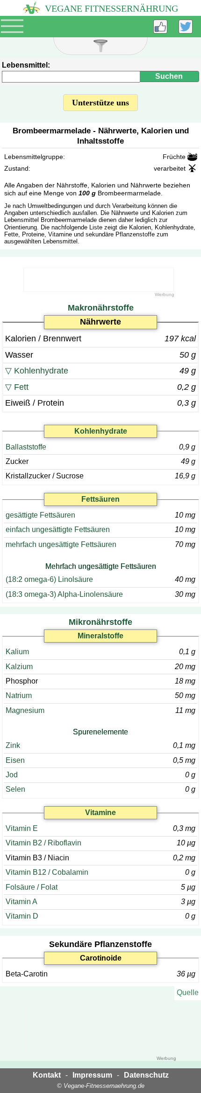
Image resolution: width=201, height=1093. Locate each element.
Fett (21, 387)
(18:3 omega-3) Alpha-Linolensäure (64, 594)
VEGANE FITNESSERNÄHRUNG (110, 8)
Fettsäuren (100, 499)
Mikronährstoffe (100, 622)
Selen (15, 789)
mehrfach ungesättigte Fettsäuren (61, 544)
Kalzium (19, 667)
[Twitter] (186, 27)
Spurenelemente (100, 732)
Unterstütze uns (100, 102)
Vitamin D (22, 916)
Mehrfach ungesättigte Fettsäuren (100, 566)
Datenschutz (146, 1075)
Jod (12, 775)
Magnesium (25, 710)
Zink (13, 745)
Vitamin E (22, 828)
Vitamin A (21, 902)
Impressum (92, 1075)
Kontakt (47, 1075)
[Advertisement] (98, 279)
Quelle (188, 992)
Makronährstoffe (101, 307)
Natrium (19, 695)
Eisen (15, 760)
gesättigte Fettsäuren (40, 515)
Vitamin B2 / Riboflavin (43, 843)
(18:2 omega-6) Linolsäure (49, 579)
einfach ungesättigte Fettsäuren (58, 529)
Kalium (17, 652)
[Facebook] (160, 27)
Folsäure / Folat (31, 887)
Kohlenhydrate (41, 370)
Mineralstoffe (100, 636)
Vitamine (100, 812)
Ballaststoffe (26, 447)
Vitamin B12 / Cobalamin (47, 872)
